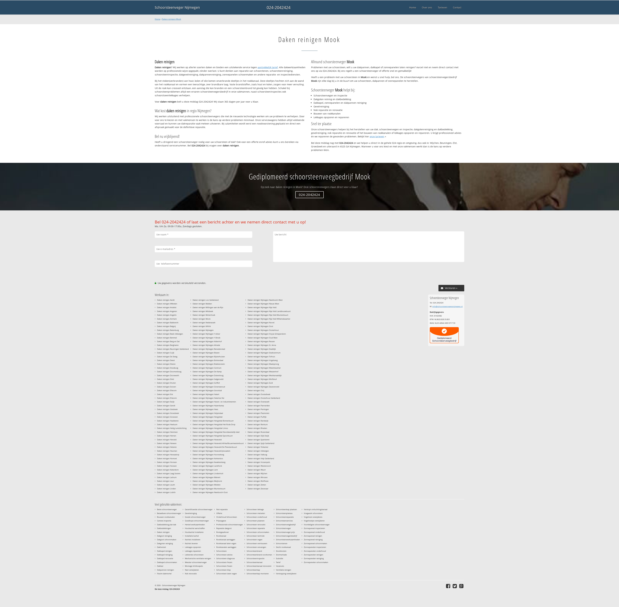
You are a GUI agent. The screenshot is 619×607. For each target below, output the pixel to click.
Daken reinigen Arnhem (167, 319)
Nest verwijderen (192, 570)
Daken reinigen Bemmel (167, 337)
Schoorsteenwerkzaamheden (288, 539)
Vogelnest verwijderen (313, 517)
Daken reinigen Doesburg (167, 368)
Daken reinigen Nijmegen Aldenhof (207, 341)
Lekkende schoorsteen (194, 554)
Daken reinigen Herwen (167, 443)
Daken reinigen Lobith (166, 492)
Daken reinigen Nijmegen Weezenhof (263, 371)
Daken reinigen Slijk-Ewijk (258, 435)
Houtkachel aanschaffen (195, 528)
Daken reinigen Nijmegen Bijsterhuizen (209, 356)
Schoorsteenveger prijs (285, 532)
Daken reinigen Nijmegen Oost (260, 326)
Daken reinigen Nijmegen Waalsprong (263, 364)
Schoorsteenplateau (284, 513)
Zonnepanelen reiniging (314, 558)
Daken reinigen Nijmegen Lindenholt (208, 473)
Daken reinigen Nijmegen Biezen (206, 352)
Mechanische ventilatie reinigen (198, 558)
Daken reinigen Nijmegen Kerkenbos (208, 458)
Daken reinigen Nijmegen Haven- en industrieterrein (214, 401)
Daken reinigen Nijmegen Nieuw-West (263, 303)
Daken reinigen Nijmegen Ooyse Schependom (267, 334)
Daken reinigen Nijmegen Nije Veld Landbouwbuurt (269, 311)
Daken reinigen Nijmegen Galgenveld (208, 379)
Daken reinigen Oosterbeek (259, 394)
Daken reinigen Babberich (167, 322)
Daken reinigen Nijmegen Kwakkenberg (209, 462)
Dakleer (160, 566)
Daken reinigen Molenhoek (204, 315)
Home (157, 19)
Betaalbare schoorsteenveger (169, 513)
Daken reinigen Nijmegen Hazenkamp (208, 405)
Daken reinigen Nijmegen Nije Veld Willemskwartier (269, 319)
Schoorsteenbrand (254, 551)
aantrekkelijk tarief (268, 67)
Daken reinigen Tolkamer (258, 447)
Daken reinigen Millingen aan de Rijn (208, 307)
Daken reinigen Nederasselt (204, 322)
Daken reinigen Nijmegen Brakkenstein (209, 364)
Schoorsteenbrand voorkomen (259, 554)
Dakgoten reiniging (165, 543)
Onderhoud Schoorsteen (226, 517)
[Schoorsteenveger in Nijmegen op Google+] (461, 586)
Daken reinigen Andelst (166, 307)
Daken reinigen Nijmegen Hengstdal (207, 417)
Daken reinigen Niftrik (202, 326)
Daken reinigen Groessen (167, 417)
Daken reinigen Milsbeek (203, 311)
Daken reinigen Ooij (256, 390)
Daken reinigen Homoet (167, 458)
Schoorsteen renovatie (256, 524)
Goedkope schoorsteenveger (197, 520)
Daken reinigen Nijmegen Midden (207, 485)
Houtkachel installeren (194, 532)
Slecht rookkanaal (283, 547)
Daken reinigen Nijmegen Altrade (206, 345)
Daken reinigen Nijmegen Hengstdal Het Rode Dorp (214, 424)
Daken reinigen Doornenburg (169, 371)
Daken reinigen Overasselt (258, 401)
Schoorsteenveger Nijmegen (177, 7)
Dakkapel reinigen (164, 551)
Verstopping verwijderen (286, 573)
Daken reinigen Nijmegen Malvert (206, 477)
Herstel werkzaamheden (195, 524)
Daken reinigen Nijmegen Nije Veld (262, 307)
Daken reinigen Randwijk (258, 420)
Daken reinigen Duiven (166, 386)
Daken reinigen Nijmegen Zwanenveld (263, 386)
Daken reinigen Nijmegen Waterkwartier (264, 368)
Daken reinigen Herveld (167, 439)
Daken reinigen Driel (165, 379)
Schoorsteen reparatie (256, 528)
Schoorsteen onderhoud (257, 517)
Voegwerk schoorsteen (313, 513)
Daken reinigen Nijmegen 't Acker (206, 334)
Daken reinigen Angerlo (167, 315)
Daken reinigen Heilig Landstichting (172, 428)
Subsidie (279, 558)
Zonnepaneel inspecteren (314, 528)
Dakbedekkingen (164, 528)
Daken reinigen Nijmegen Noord (261, 322)
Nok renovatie (191, 573)
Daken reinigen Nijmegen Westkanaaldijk (265, 375)
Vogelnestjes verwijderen (314, 520)
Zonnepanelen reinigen (313, 554)
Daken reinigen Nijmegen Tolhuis (261, 356)
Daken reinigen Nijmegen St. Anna (262, 345)
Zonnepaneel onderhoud (314, 532)
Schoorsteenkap (253, 570)
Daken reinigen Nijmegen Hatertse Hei (208, 398)
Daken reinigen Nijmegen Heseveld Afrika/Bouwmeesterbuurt (218, 443)
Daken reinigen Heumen (167, 451)
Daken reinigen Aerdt (166, 300)
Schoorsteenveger (283, 528)
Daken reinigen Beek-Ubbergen (170, 334)
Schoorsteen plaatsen (256, 520)
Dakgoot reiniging (164, 536)
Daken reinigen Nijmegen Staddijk (262, 349)
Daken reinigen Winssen (258, 477)
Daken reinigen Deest (166, 360)
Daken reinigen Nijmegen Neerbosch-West (265, 300)
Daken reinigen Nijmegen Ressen (261, 341)
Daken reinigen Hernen (166, 435)
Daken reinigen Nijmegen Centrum (207, 368)
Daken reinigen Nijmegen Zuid (260, 383)
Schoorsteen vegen (254, 539)
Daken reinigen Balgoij (166, 326)
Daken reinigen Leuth (166, 485)
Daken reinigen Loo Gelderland (206, 300)
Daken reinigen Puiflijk (257, 417)
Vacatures (280, 566)
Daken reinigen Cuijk (165, 352)
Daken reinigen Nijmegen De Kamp (207, 371)
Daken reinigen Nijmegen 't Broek (206, 337)
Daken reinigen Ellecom (167, 390)
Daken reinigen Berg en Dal (168, 341)
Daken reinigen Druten (166, 383)
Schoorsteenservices (284, 520)
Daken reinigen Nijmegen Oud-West (262, 337)
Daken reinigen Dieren (166, 364)
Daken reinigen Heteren (167, 447)
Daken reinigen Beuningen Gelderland (173, 349)
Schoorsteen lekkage (255, 509)
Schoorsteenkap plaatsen (286, 509)
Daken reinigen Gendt (166, 405)
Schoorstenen (281, 543)
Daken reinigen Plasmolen (258, 413)
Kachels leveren (191, 543)
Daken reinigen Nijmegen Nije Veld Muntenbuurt (268, 315)
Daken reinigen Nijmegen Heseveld (207, 439)
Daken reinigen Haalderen (168, 420)
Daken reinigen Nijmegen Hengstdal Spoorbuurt (213, 435)
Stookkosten (281, 551)
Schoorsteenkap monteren (258, 573)
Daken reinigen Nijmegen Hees (205, 409)
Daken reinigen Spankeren (259, 439)
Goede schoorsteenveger (195, 517)
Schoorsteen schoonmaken (258, 532)
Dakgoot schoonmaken (166, 539)
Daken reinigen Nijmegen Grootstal (207, 390)
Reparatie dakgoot (224, 528)
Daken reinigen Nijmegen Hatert (206, 394)
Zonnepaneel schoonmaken (315, 543)
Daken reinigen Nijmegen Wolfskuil (262, 379)
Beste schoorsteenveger (167, 509)
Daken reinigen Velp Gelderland (261, 458)
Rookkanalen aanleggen (226, 547)
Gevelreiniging (191, 513)
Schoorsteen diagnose (225, 558)
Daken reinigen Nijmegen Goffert (206, 383)
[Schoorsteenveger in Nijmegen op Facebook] (448, 586)
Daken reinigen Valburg (257, 454)
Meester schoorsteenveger (196, 562)
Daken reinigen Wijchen (257, 473)
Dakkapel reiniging (164, 554)
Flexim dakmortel (164, 573)
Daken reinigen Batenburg (168, 330)
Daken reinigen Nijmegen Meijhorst (207, 481)
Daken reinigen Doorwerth (168, 375)
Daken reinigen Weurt (257, 470)
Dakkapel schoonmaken (167, 562)
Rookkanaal (221, 536)
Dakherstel (161, 547)
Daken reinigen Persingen (258, 409)
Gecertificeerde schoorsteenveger (198, 509)
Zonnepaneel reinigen (313, 536)
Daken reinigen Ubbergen (258, 451)
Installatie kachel (192, 536)
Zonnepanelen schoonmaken (316, 562)
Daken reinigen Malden (202, 303)
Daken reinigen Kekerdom (168, 470)
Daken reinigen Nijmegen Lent (205, 470)
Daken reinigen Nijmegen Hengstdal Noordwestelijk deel (216, 432)
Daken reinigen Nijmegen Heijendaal (208, 413)
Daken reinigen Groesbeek (168, 413)
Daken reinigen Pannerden (259, 405)
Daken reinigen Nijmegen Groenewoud (209, 386)
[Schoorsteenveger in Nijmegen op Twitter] (455, 586)
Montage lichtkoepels (194, 566)
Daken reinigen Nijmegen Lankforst (207, 466)
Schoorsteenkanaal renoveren (259, 566)
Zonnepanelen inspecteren (315, 547)
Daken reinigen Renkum (258, 424)
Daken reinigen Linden (166, 488)
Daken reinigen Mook (171, 19)
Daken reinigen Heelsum (167, 424)
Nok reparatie (222, 509)
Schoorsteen (221, 551)
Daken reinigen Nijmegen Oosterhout (263, 330)
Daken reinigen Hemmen (167, 432)
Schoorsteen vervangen (256, 547)
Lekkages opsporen (193, 547)
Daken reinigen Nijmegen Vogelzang (263, 360)
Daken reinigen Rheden (257, 428)
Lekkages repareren (193, 551)
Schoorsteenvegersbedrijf (286, 536)
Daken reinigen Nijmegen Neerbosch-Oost (210, 492)
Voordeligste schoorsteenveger (316, 524)
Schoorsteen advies (224, 554)
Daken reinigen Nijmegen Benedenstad (209, 349)
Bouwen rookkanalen (166, 517)
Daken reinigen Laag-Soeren (168, 473)
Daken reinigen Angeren (167, 311)
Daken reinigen (163, 532)
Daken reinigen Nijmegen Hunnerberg (208, 454)
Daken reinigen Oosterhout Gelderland (264, 398)
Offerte (219, 513)
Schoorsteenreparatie (285, 517)
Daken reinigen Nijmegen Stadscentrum (264, 352)
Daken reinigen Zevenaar (258, 488)
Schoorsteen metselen (256, 513)
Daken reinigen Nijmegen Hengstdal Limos (210, 428)
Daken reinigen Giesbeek (167, 409)
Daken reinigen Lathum (167, 477)
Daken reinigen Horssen (167, 462)
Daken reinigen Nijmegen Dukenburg (208, 375)
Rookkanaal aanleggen (225, 539)
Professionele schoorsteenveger (229, 524)
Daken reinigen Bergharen (168, 345)
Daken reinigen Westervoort (259, 466)
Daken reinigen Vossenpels (259, 462)
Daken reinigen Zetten (257, 485)
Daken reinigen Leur (165, 481)
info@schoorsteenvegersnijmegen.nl (447, 306)
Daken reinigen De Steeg (167, 356)
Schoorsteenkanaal (254, 562)
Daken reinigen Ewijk (165, 401)
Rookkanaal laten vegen (226, 543)
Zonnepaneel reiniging (313, 539)
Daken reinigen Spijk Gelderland (261, 443)
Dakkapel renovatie (165, 558)
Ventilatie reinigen (283, 570)
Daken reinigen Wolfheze (258, 481)
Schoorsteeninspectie (255, 558)
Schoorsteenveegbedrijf (286, 524)
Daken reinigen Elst (165, 394)
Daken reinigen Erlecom (167, 398)
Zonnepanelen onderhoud (315, 551)
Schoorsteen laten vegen (226, 573)
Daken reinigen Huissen (167, 466)
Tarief (278, 562)
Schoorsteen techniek (256, 536)
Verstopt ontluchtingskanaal (315, 509)
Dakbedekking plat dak (166, 524)
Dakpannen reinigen (165, 570)
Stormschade (281, 554)
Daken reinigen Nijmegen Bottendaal (208, 360)
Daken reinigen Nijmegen (203, 330)
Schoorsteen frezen (224, 562)
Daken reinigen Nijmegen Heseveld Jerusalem (211, 451)
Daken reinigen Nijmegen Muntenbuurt (209, 488)
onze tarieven (377, 136)
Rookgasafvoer (222, 532)
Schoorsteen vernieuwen (257, 543)
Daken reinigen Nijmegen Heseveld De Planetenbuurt (215, 447)
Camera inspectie (164, 520)
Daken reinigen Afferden (167, 303)
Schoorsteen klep (223, 570)
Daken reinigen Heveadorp (168, 454)
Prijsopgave (221, 520)
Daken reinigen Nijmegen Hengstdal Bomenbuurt (213, 420)
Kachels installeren (192, 539)
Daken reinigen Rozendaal (258, 432)
